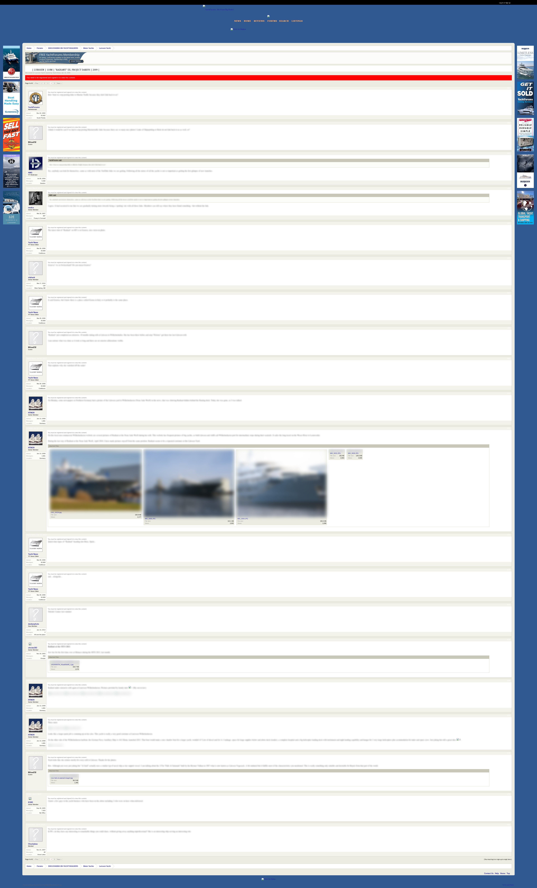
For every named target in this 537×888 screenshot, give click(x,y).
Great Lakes (41, 854)
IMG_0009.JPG (242, 519)
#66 (508, 258)
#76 (508, 681)
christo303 (31, 640)
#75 (508, 640)
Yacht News (57, 73)
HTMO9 (30, 393)
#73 (508, 570)
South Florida (41, 118)
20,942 (43, 115)
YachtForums (32, 88)
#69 (508, 359)
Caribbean (42, 253)
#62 (508, 123)
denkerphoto (31, 605)
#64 (508, 188)
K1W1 (29, 794)
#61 (508, 88)
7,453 (43, 810)
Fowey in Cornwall (39, 218)
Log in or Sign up (504, 3)
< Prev (36, 83)
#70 (508, 393)
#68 (508, 328)
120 (44, 285)
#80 (508, 825)
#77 (508, 716)
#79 (508, 794)
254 (44, 656)
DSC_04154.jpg (56, 512)
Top (508, 873)
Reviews (259, 21)
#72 (508, 535)
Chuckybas (31, 825)
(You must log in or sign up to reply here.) (498, 859)
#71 (508, 428)
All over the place (39, 634)
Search (284, 21)
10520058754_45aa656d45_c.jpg (62, 664)
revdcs (29, 188)
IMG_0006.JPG (150, 519)
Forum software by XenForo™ (42, 885)
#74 (508, 605)
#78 (508, 753)
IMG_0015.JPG (335, 453)
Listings (297, 21)
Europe (43, 658)
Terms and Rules (508, 885)
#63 (508, 153)
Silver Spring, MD (39, 288)
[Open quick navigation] (510, 48)
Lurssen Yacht (40, 73)
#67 (508, 293)
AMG (28, 153)
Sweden (42, 183)
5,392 (43, 181)
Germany (42, 423)
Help (497, 873)
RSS (512, 873)
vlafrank (30, 258)
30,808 (43, 251)
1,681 (43, 421)
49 (44, 852)
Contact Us (489, 873)
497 (44, 216)
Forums (272, 21)
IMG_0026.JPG (353, 453)
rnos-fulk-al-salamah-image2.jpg (62, 778)
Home (247, 21)
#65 (508, 223)
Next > (59, 83)
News (237, 21)
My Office (42, 813)
